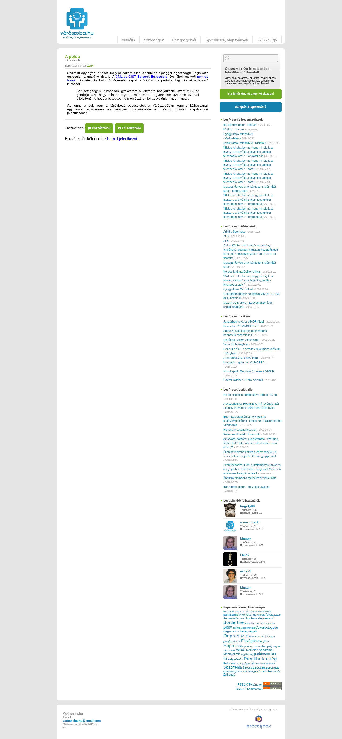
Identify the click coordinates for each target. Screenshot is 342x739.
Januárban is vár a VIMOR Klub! (243, 321)
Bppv (227, 627)
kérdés (227, 129)
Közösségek (153, 40)
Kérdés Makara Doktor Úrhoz (241, 271)
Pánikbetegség (260, 659)
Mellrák (240, 650)
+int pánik (228, 611)
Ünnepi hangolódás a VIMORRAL (244, 362)
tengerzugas (255, 156)
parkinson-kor (265, 654)
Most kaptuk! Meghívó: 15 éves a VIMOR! (249, 371)
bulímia (236, 627)
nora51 (252, 169)
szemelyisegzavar (232, 671)
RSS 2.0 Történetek (250, 684)
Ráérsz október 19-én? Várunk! (243, 380)
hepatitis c (247, 646)
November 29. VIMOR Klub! (240, 326)
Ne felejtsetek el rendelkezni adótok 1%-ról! (250, 394)
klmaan (252, 124)
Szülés (276, 671)
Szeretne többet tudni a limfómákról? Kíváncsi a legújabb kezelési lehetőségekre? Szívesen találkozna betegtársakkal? (252, 469)
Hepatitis (232, 645)
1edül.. (238, 611)
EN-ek (244, 555)
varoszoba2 (249, 522)
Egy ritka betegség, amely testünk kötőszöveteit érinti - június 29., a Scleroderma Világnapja (252, 421)
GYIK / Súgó (266, 40)
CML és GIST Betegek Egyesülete (142, 76)
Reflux (227, 663)
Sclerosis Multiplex (265, 663)
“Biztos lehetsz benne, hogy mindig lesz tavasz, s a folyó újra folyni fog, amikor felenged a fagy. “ (248, 152)
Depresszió (235, 636)
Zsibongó (229, 674)
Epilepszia (254, 636)
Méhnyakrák (231, 654)
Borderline (233, 622)
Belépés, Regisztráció (250, 107)
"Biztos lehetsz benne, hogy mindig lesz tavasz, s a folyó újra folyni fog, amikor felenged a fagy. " (248, 280)
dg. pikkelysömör (234, 124)
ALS (226, 236)
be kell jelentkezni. (122, 139)
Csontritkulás (248, 627)
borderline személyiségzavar (260, 623)
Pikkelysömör (233, 659)
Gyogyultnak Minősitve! (238, 134)
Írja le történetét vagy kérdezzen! (250, 93)
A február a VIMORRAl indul (240, 358)
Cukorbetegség (266, 627)
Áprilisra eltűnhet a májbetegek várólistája (249, 478)
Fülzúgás (249, 641)
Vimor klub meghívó (235, 344)
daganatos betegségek (240, 631)
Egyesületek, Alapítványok (226, 40)
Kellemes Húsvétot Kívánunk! (241, 434)
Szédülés (265, 671)
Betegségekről (184, 40)
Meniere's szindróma (259, 650)
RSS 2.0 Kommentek (249, 689)
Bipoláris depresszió (259, 618)
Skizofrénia (232, 667)
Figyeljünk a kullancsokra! (239, 429)
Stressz (247, 667)
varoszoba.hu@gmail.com (82, 720)
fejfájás (264, 636)
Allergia (261, 614)
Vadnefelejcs (233, 138)
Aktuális (128, 40)
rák (253, 663)
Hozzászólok (100, 128)
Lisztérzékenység (263, 646)
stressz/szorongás (266, 667)
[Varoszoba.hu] (76, 23)
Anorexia (229, 618)
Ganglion (263, 641)
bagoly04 (247, 506)
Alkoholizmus (247, 614)
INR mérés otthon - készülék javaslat (246, 487)
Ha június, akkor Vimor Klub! (241, 339)
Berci (68, 65)
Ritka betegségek (240, 663)
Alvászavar (273, 614)
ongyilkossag (247, 654)
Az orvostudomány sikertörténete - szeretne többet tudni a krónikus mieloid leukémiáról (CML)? (250, 443)
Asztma (239, 618)
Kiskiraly (260, 143)
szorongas (250, 671)
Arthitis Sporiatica (234, 231)
